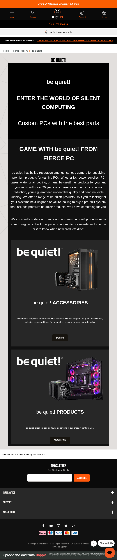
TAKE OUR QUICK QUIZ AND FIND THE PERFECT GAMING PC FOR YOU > (75, 40)
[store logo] (57, 14)
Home (6, 50)
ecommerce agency (58, 547)
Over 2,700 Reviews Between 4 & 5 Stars (58, 4)
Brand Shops (20, 50)
